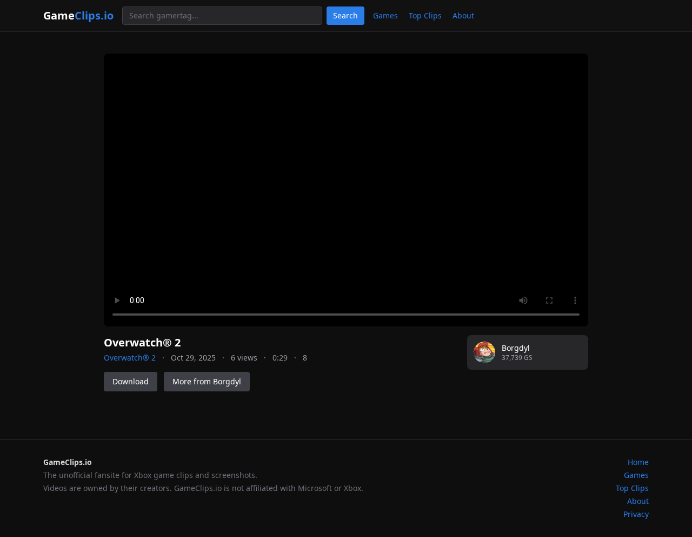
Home (638, 462)
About (463, 15)
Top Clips (425, 15)
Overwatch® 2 (130, 357)
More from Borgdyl (206, 381)
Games (385, 15)
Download (130, 381)
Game (78, 15)
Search (345, 15)
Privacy (636, 514)
